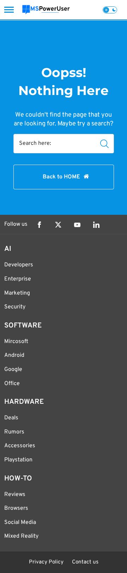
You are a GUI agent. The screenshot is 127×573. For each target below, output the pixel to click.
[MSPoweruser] (46, 10)
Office (12, 383)
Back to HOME (61, 177)
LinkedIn (96, 224)
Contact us (85, 562)
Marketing (17, 293)
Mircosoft (16, 341)
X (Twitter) (58, 224)
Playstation (18, 459)
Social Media (20, 522)
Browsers (16, 508)
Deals (11, 417)
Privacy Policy (46, 562)
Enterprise (17, 279)
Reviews (14, 494)
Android (14, 355)
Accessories (19, 445)
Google (13, 369)
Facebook (39, 224)
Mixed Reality (21, 536)
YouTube (77, 224)
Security (14, 307)
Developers (18, 264)
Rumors (14, 432)
